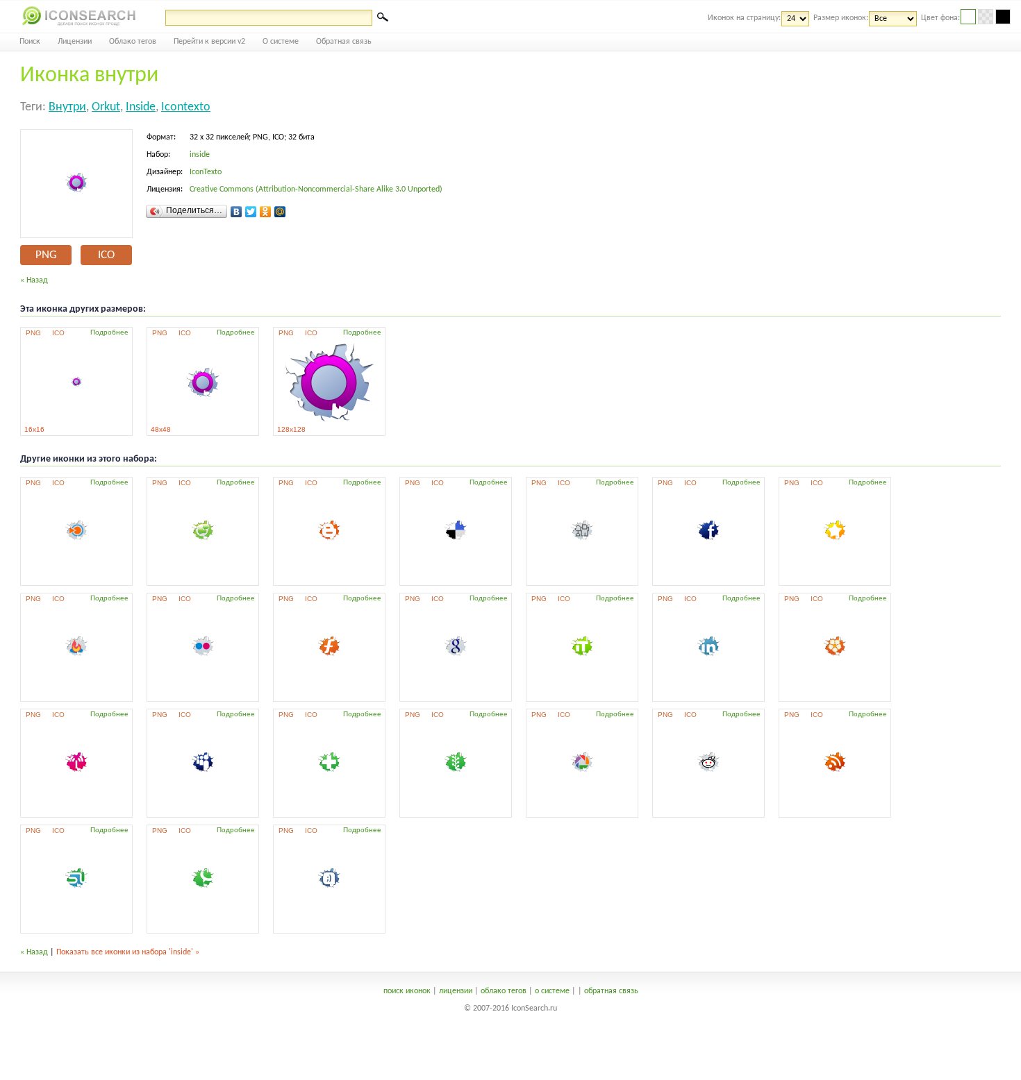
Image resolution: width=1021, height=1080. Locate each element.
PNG (46, 255)
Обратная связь (344, 41)
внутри (67, 107)
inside (141, 107)
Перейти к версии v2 (209, 41)
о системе (552, 991)
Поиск (29, 41)
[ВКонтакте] (236, 212)
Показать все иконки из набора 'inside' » (127, 952)
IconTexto (206, 172)
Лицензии (75, 41)
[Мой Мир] (280, 212)
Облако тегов (132, 41)
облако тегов (503, 991)
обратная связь (611, 991)
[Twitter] (251, 212)
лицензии (455, 991)
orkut (106, 107)
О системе (281, 41)
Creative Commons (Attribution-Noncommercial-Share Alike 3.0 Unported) (316, 189)
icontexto (185, 107)
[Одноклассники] (265, 212)
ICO (106, 255)
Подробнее (109, 332)
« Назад (34, 280)
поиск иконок (407, 991)
